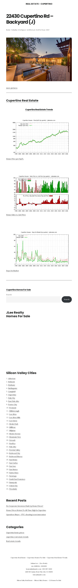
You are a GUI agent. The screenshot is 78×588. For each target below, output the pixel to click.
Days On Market (12, 271)
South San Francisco (17, 479)
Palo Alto (12, 447)
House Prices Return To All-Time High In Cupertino (26, 510)
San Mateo (13, 469)
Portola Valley (14, 450)
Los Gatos (13, 421)
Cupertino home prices (15, 533)
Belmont (11, 382)
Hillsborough (14, 411)
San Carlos (13, 463)
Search (9, 295)
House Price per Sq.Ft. (15, 159)
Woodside (13, 489)
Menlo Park (13, 424)
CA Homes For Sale (55, 580)
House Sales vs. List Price (16, 215)
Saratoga (12, 476)
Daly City (11, 398)
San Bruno (13, 460)
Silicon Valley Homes (40, 580)
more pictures (11, 88)
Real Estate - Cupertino (39, 3)
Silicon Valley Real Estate (24, 580)
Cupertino (12, 395)
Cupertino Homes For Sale (18, 289)
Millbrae (12, 427)
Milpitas (12, 430)
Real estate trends (13, 541)
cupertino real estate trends (17, 537)
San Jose (12, 466)
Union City (13, 486)
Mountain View (15, 437)
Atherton (11, 378)
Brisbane (11, 385)
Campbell (11, 391)
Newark (12, 440)
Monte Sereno (14, 434)
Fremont (12, 408)
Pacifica (12, 443)
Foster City (12, 404)
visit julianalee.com (39, 575)
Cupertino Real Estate (22, 101)
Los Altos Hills (14, 417)
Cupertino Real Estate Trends (39, 109)
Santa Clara (13, 473)
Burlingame (12, 388)
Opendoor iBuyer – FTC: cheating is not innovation (26, 514)
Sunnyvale (13, 482)
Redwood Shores (15, 456)
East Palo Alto (13, 401)
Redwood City (14, 453)
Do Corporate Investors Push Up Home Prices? (24, 506)
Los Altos (12, 414)
